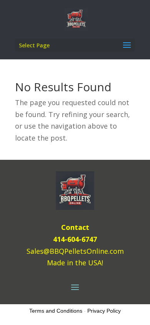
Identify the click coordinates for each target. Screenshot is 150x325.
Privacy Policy (104, 311)
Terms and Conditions (55, 311)
